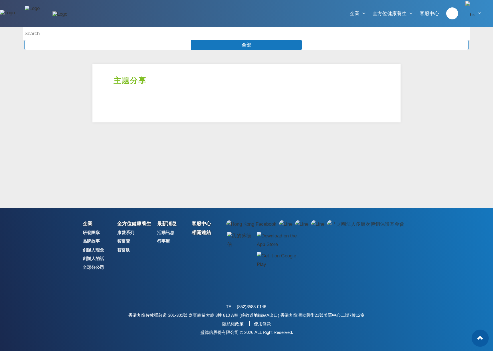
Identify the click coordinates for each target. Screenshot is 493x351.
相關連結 (201, 232)
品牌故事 (91, 241)
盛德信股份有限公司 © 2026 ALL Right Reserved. (246, 332)
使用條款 (262, 323)
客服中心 (429, 13)
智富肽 (123, 249)
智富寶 (123, 241)
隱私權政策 (233, 323)
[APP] (240, 240)
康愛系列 (125, 232)
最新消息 (167, 223)
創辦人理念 (93, 249)
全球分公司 (93, 267)
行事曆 (163, 241)
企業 (355, 13)
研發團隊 (91, 232)
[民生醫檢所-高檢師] (452, 13)
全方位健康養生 (390, 13)
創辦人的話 (93, 258)
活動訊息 (165, 232)
